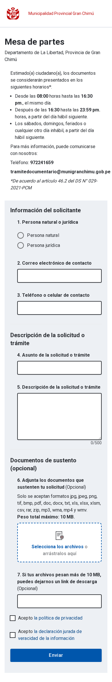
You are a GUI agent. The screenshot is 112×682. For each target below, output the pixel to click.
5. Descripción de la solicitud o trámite (59, 387)
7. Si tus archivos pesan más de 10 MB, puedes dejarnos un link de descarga (59, 581)
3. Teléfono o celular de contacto (53, 295)
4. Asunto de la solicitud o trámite (53, 355)
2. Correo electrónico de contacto (54, 263)
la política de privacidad (58, 618)
